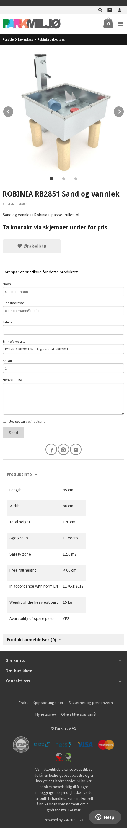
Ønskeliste (34, 246)
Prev (13, 110)
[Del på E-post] (76, 449)
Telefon (8, 322)
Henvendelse (12, 379)
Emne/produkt (14, 341)
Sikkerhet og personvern (91, 702)
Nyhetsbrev (45, 714)
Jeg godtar (27, 421)
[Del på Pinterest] (63, 449)
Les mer (74, 810)
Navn (7, 284)
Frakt (23, 702)
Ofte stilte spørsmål (78, 714)
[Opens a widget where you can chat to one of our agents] (105, 817)
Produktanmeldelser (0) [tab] (31, 639)
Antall (7, 360)
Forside (8, 39)
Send (13, 432)
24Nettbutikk (73, 819)
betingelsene (35, 421)
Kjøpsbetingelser (48, 702)
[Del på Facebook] (51, 449)
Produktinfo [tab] (19, 474)
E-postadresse (13, 303)
